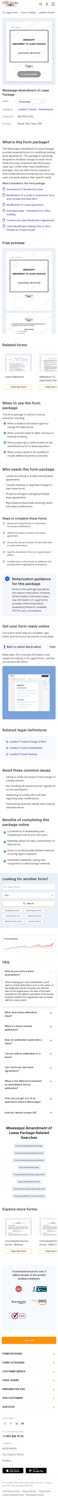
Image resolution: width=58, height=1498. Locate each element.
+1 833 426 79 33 (12, 1436)
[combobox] (29, 887)
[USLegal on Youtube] (22, 1423)
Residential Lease (12, 910)
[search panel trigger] (40, 4)
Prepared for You (13, 1389)
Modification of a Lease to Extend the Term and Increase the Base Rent (31, 197)
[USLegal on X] (4, 1423)
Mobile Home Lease (13, 921)
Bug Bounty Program (35, 1494)
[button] (53, 4)
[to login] (46, 4)
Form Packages (12, 1353)
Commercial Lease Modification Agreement (30, 220)
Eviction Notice (35, 921)
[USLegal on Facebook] (10, 1423)
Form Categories (13, 1362)
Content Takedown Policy (13, 1494)
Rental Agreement (33, 910)
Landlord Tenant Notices (23, 754)
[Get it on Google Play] (36, 1470)
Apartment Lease (34, 916)
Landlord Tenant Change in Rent (28, 741)
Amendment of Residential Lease (25, 189)
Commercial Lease (13, 916)
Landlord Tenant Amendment (26, 748)
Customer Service (13, 1371)
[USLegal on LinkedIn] (16, 1423)
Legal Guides (10, 1380)
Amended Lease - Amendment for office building (28, 212)
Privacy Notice (45, 1491)
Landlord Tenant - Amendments (35, 109)
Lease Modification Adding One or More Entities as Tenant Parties (29, 228)
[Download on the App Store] (12, 1470)
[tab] (22, 646)
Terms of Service (29, 1491)
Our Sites (8, 1407)
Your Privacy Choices (11, 1491)
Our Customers (12, 1398)
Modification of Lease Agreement (25, 204)
